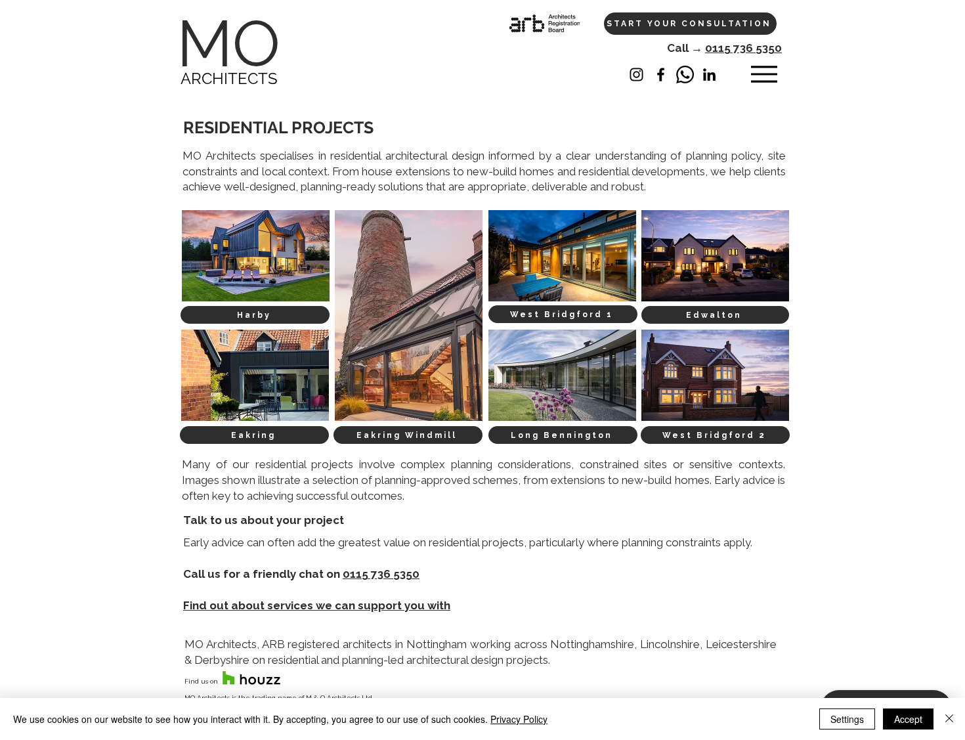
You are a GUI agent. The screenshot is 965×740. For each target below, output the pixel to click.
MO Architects (219, 155)
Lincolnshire (670, 644)
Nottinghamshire (592, 644)
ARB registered (301, 644)
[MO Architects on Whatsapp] (685, 74)
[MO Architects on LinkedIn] (709, 74)
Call (679, 47)
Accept (908, 719)
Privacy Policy (518, 719)
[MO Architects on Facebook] (661, 74)
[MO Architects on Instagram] (636, 74)
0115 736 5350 (743, 47)
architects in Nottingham (405, 644)
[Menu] (764, 74)
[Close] (949, 718)
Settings (847, 719)
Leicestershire (741, 644)
